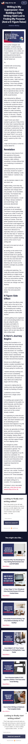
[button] (24, 2)
